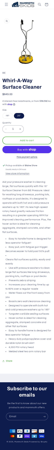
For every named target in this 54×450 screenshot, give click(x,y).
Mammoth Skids (21, 442)
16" (9, 116)
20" (19, 116)
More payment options (27, 157)
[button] (6, 4)
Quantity (6, 123)
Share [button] (9, 361)
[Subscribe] (44, 416)
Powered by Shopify (38, 442)
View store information (17, 173)
